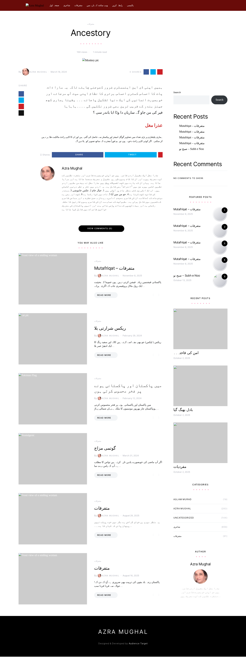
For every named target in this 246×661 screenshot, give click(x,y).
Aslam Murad (182, 499)
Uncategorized (183, 517)
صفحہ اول (54, 5)
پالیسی (130, 5)
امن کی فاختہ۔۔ (186, 353)
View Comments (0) (99, 228)
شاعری (66, 5)
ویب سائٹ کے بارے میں (97, 5)
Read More (104, 295)
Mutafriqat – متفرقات (114, 268)
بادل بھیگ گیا (183, 410)
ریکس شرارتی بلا (110, 328)
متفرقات (78, 5)
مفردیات (179, 466)
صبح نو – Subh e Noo (191, 143)
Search (177, 86)
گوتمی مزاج (105, 448)
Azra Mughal (38, 72)
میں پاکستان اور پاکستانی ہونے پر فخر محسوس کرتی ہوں (128, 388)
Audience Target (138, 643)
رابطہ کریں (117, 5)
